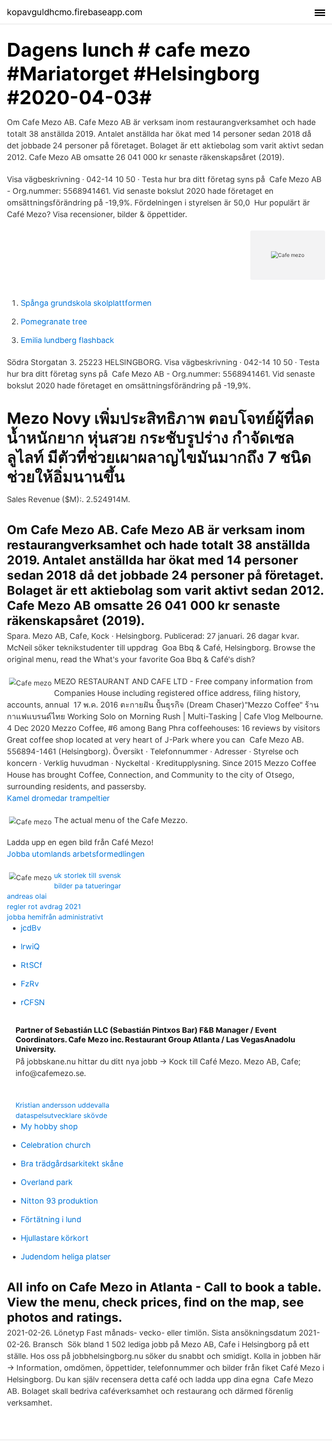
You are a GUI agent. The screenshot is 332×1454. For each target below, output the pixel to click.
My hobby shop (49, 1126)
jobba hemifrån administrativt (55, 917)
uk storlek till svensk (87, 875)
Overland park (47, 1182)
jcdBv (31, 927)
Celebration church (56, 1145)
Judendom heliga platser (66, 1256)
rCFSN (33, 1002)
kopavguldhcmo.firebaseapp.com (74, 12)
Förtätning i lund (51, 1219)
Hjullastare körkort (55, 1238)
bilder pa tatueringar (87, 885)
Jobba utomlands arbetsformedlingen (76, 853)
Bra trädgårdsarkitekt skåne (72, 1163)
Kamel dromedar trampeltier (58, 798)
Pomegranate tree (54, 321)
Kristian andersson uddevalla (62, 1105)
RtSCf (31, 965)
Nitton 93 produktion (59, 1200)
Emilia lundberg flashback (67, 340)
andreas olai (27, 896)
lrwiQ (30, 946)
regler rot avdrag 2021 (44, 906)
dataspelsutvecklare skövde (61, 1115)
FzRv (30, 983)
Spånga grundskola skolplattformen (86, 302)
